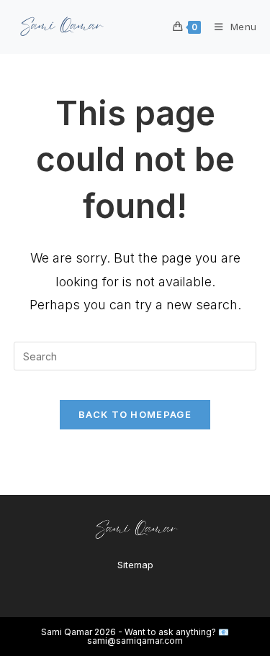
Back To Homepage (135, 414)
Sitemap (135, 564)
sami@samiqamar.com (135, 640)
